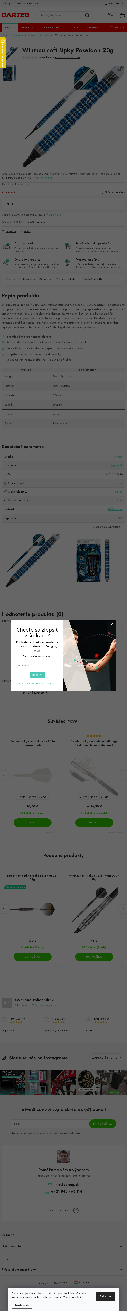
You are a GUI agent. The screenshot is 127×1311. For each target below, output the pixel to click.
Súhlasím (105, 1296)
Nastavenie (22, 1305)
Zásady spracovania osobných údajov (37, 682)
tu (83, 1297)
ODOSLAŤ (37, 674)
